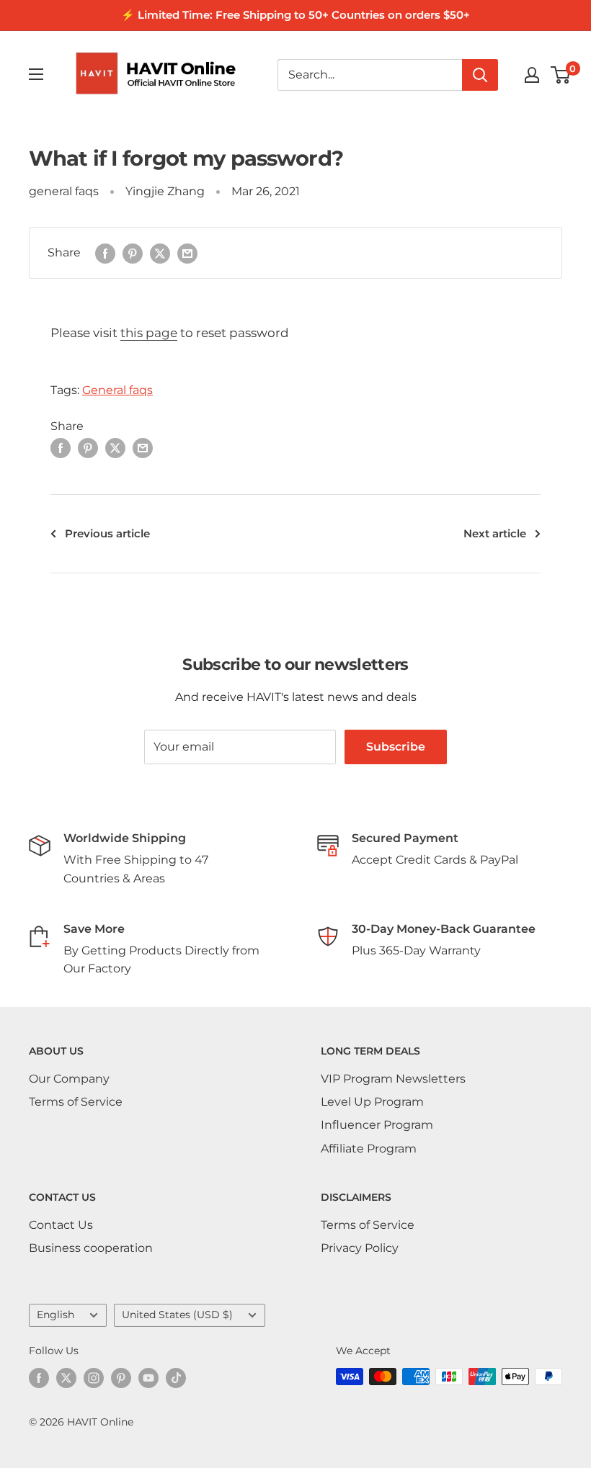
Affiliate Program (369, 1148)
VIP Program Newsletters (393, 1079)
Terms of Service (76, 1102)
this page (148, 333)
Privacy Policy (360, 1248)
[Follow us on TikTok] (176, 1378)
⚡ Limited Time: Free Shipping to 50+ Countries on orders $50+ (295, 15)
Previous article (107, 533)
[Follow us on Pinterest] (121, 1378)
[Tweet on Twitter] (160, 253)
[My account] (532, 75)
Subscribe (395, 746)
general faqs (64, 191)
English (55, 1314)
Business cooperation (91, 1248)
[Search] (480, 75)
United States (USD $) (177, 1314)
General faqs (117, 390)
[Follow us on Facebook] (39, 1378)
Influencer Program (377, 1125)
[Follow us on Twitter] (66, 1378)
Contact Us (61, 1225)
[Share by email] (187, 253)
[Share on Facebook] (105, 253)
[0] (561, 75)
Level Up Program (372, 1102)
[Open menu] (36, 74)
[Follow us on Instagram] (94, 1378)
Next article (494, 533)
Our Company (69, 1079)
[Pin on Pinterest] (133, 253)
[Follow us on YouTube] (148, 1378)
